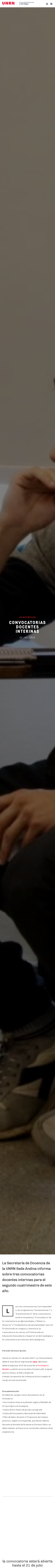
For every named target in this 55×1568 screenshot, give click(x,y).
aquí (35, 1361)
